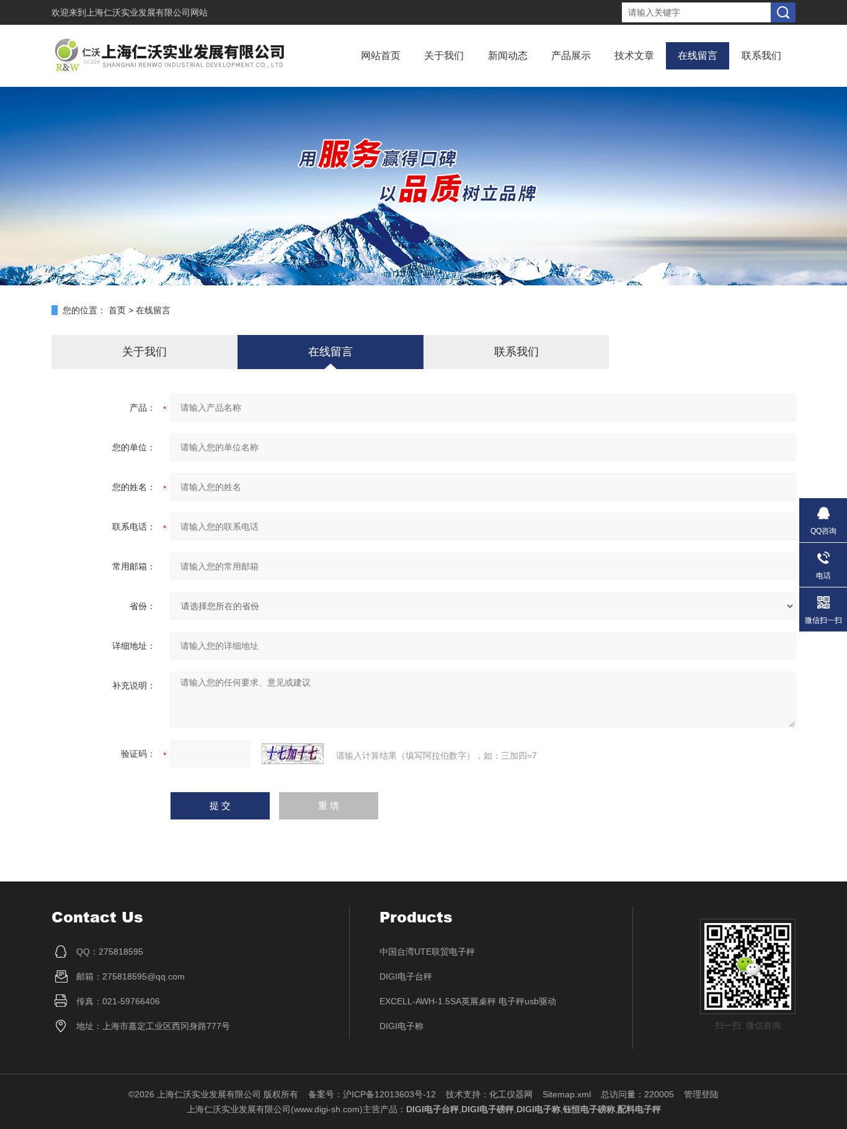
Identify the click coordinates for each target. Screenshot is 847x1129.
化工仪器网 (511, 1094)
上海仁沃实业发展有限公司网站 (147, 12)
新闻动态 (508, 55)
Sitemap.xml (567, 1094)
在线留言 (697, 55)
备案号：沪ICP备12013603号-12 (372, 1094)
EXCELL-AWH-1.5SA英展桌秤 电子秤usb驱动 (467, 1001)
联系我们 (761, 55)
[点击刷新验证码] (293, 753)
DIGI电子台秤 (405, 976)
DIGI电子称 (401, 1026)
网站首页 (381, 55)
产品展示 (571, 55)
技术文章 (634, 55)
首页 (117, 310)
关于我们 (444, 55)
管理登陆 (701, 1094)
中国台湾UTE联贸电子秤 (427, 952)
